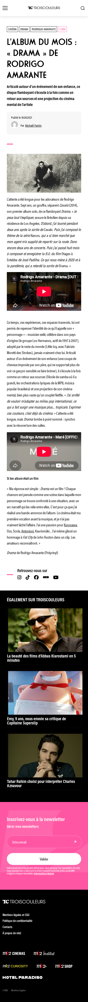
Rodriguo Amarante (44, 29)
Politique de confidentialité (17, 921)
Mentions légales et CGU (16, 915)
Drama (24, 29)
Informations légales (44, 874)
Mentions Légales (18, 990)
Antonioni (27, 531)
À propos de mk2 (12, 933)
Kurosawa (70, 524)
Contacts (7, 927)
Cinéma (12, 29)
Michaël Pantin (33, 125)
